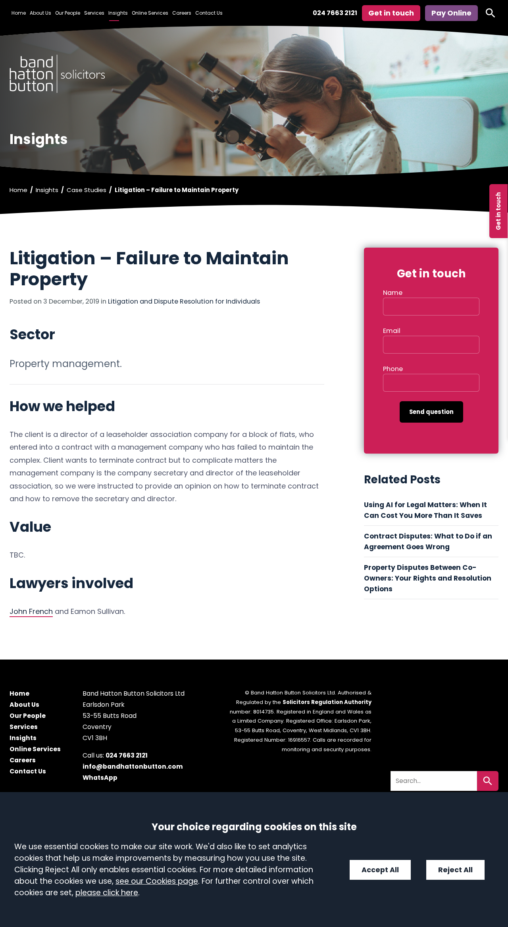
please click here (106, 892)
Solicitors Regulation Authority (327, 702)
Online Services (150, 13)
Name (392, 292)
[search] (490, 13)
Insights (118, 13)
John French (31, 611)
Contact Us (209, 13)
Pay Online (451, 13)
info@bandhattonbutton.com (133, 766)
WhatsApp (100, 777)
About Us (40, 13)
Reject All (455, 870)
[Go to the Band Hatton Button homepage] (254, 73)
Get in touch (498, 211)
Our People (67, 13)
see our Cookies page (156, 881)
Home (19, 13)
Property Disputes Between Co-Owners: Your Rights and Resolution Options (427, 578)
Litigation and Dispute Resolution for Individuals (184, 301)
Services (94, 13)
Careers (181, 13)
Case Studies (86, 190)
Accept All (380, 870)
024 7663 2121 (335, 12)
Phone (393, 368)
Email (391, 330)
